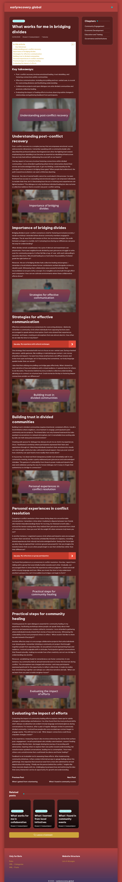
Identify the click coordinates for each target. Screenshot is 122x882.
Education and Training (94, 35)
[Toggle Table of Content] (72, 44)
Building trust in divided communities (26, 56)
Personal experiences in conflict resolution (28, 58)
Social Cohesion (19, 21)
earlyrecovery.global (25, 7)
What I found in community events (67, 819)
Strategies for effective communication (27, 54)
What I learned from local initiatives (43, 819)
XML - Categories (16, 864)
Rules (11, 861)
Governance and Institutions (96, 39)
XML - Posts (14, 867)
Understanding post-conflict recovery (27, 49)
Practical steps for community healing (27, 61)
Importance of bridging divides (24, 51)
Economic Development (94, 30)
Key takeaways (20, 47)
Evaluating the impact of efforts (24, 63)
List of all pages (68, 861)
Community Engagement (94, 26)
